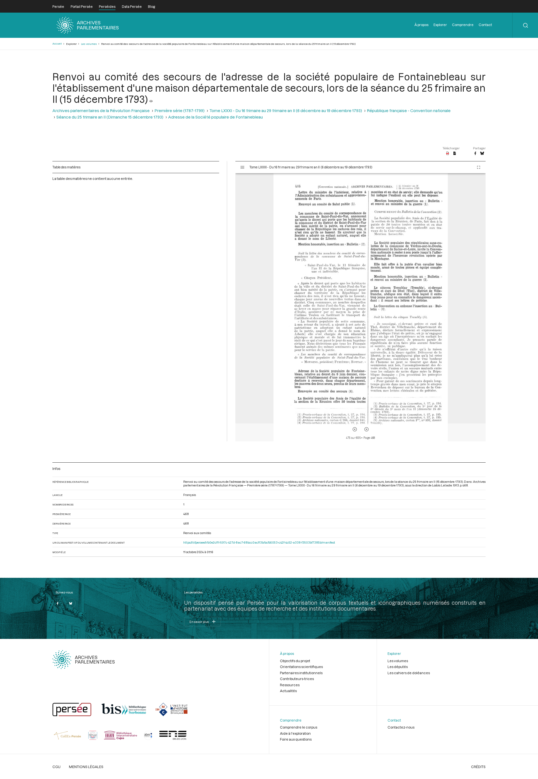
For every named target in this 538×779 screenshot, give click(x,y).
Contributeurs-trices (297, 679)
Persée (58, 6)
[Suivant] (366, 429)
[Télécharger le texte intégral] (454, 154)
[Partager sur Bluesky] (482, 154)
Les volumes (89, 43)
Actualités (288, 691)
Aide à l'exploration (295, 733)
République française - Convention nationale (409, 110)
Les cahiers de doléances (409, 673)
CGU (56, 767)
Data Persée (132, 6)
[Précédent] (355, 429)
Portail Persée (82, 6)
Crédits (478, 767)
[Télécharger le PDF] (447, 154)
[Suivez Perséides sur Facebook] (57, 603)
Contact (485, 25)
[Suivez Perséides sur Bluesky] (71, 603)
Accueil (57, 43)
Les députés (398, 667)
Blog (151, 6)
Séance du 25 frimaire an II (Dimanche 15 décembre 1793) (109, 117)
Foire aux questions (296, 739)
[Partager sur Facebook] (475, 154)
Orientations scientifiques (301, 667)
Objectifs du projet (295, 661)
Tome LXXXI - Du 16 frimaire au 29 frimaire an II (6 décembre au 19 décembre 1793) (285, 110)
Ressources (290, 685)
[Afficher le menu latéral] (242, 167)
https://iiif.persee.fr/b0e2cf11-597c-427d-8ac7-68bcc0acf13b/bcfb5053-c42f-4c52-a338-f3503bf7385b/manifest (259, 542)
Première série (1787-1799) (179, 110)
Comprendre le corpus (298, 727)
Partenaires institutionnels (301, 673)
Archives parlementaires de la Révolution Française (101, 110)
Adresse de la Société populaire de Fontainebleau (215, 117)
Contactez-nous (401, 727)
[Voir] (151, 99)
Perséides (107, 6)
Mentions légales (86, 767)
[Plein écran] (478, 167)
